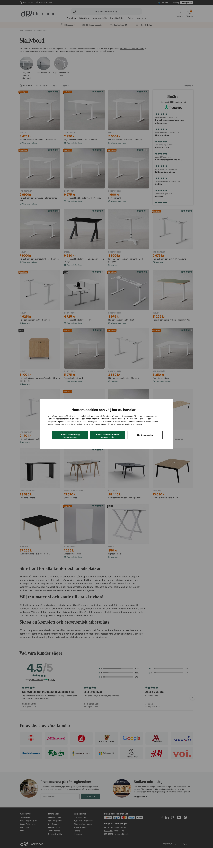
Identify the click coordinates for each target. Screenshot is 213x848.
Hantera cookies (145, 435)
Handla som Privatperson (108, 435)
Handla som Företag (70, 435)
